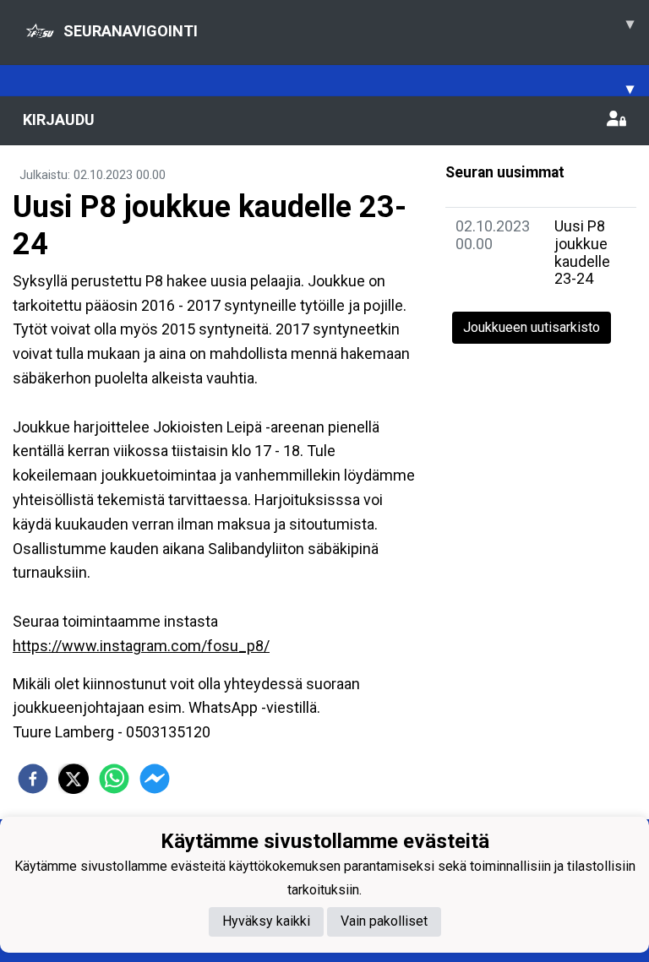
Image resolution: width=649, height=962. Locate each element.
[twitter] (73, 779)
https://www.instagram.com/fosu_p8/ (141, 646)
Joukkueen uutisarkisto (531, 327)
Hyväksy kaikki (266, 921)
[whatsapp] (114, 779)
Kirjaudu (59, 119)
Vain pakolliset (384, 921)
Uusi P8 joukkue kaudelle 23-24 (582, 252)
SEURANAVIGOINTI (348, 27)
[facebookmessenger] (154, 779)
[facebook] (33, 779)
